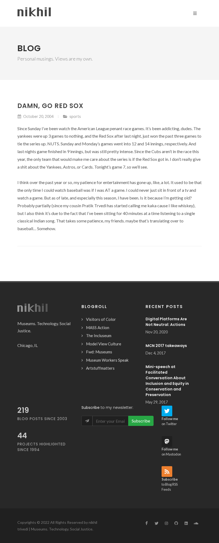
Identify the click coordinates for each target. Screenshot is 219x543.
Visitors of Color (101, 319)
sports (75, 116)
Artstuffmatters (100, 368)
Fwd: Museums (99, 351)
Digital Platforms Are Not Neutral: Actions (166, 321)
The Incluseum (98, 335)
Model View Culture (103, 343)
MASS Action (97, 327)
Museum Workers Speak (107, 360)
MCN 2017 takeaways (166, 345)
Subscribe (141, 420)
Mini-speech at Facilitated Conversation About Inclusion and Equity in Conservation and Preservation (167, 380)
